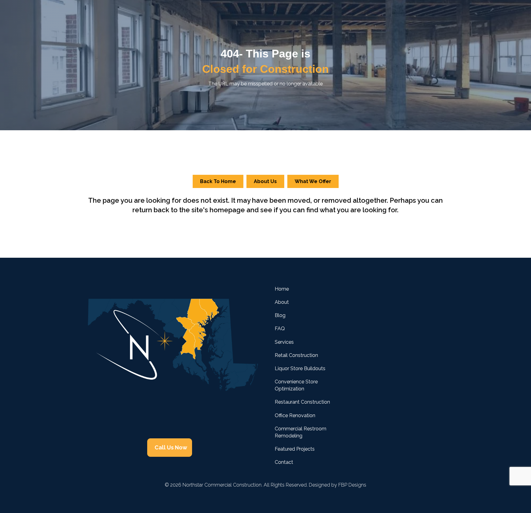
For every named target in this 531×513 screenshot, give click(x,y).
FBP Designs (352, 485)
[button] (148, 417)
